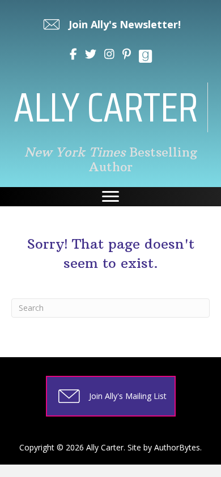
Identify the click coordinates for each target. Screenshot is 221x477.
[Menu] (110, 196)
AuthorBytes (177, 447)
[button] (110, 24)
